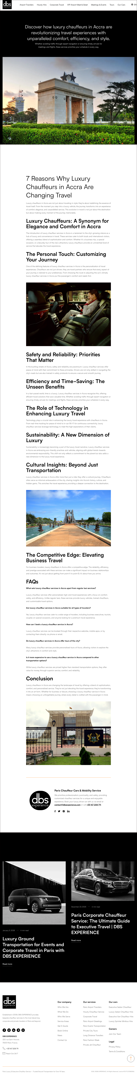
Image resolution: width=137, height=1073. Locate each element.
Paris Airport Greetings (92, 1021)
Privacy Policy (114, 1046)
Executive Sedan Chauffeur (120, 1007)
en (135, 4)
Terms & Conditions (117, 1051)
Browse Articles (123, 856)
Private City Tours (90, 1030)
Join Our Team (115, 1034)
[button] (134, 4)
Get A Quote (63, 1026)
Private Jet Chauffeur (92, 1045)
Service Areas (63, 1021)
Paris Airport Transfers (92, 1007)
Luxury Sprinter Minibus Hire (121, 1021)
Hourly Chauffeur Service (93, 1012)
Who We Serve (64, 1016)
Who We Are (63, 1007)
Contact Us (62, 1040)
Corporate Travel (57, 4)
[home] (7, 4)
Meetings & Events (98, 4)
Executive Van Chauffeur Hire (121, 1016)
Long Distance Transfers (93, 1035)
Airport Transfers (27, 4)
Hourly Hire (41, 4)
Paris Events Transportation (94, 1026)
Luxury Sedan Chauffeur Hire (121, 1012)
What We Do (63, 1012)
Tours (112, 4)
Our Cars (121, 4)
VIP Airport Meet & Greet (77, 4)
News (60, 1035)
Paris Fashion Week (91, 1040)
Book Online (63, 1030)
